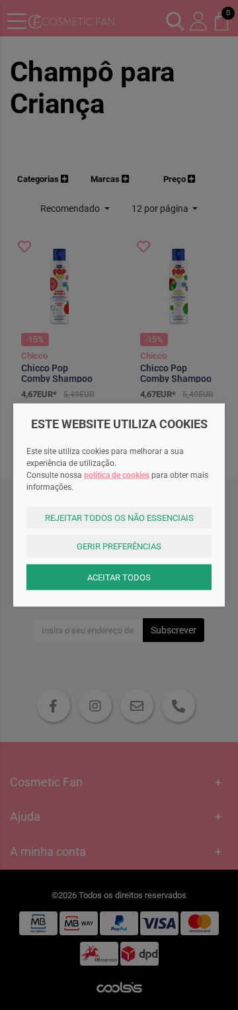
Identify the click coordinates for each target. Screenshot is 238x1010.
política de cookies (116, 474)
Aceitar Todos (119, 577)
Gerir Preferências (119, 546)
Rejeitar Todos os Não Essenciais (119, 517)
